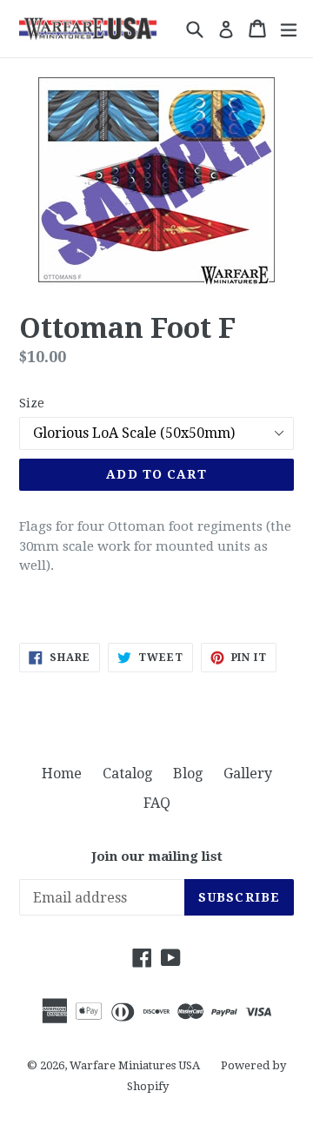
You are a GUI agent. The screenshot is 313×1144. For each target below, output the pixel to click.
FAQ (156, 803)
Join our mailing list (157, 856)
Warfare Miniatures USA (135, 1065)
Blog (188, 773)
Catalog (127, 773)
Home (62, 773)
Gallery (247, 773)
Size (31, 403)
